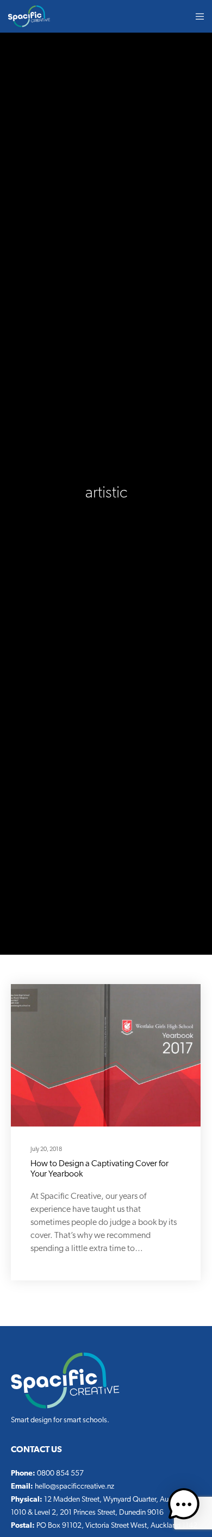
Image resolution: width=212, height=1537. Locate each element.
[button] (183, 1506)
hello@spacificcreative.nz (74, 1487)
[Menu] (196, 16)
